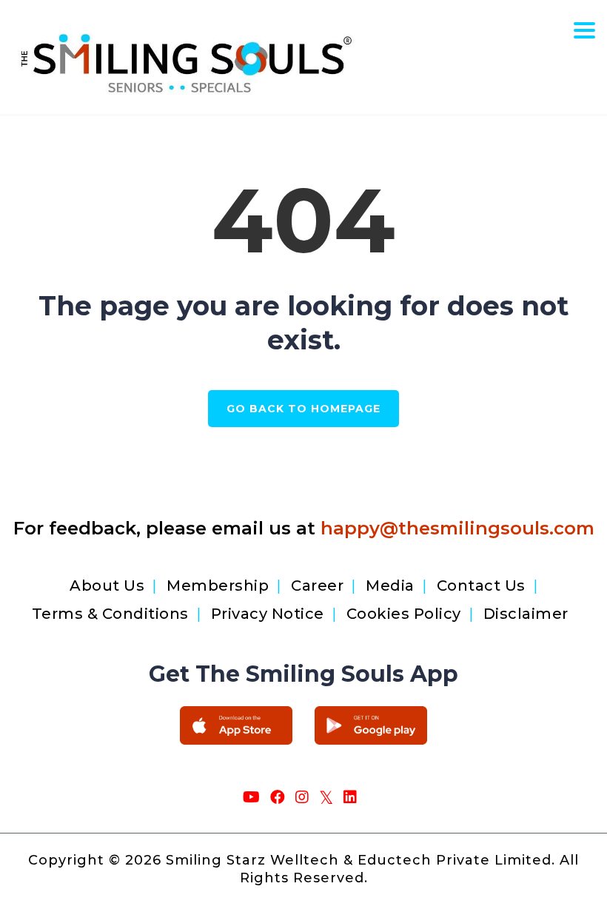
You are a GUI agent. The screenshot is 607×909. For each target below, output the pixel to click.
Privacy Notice (267, 614)
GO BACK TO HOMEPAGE (303, 408)
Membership (218, 585)
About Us (107, 585)
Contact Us (481, 585)
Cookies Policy (403, 614)
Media (390, 585)
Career (317, 585)
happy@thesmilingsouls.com (457, 528)
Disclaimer (526, 614)
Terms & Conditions (110, 614)
